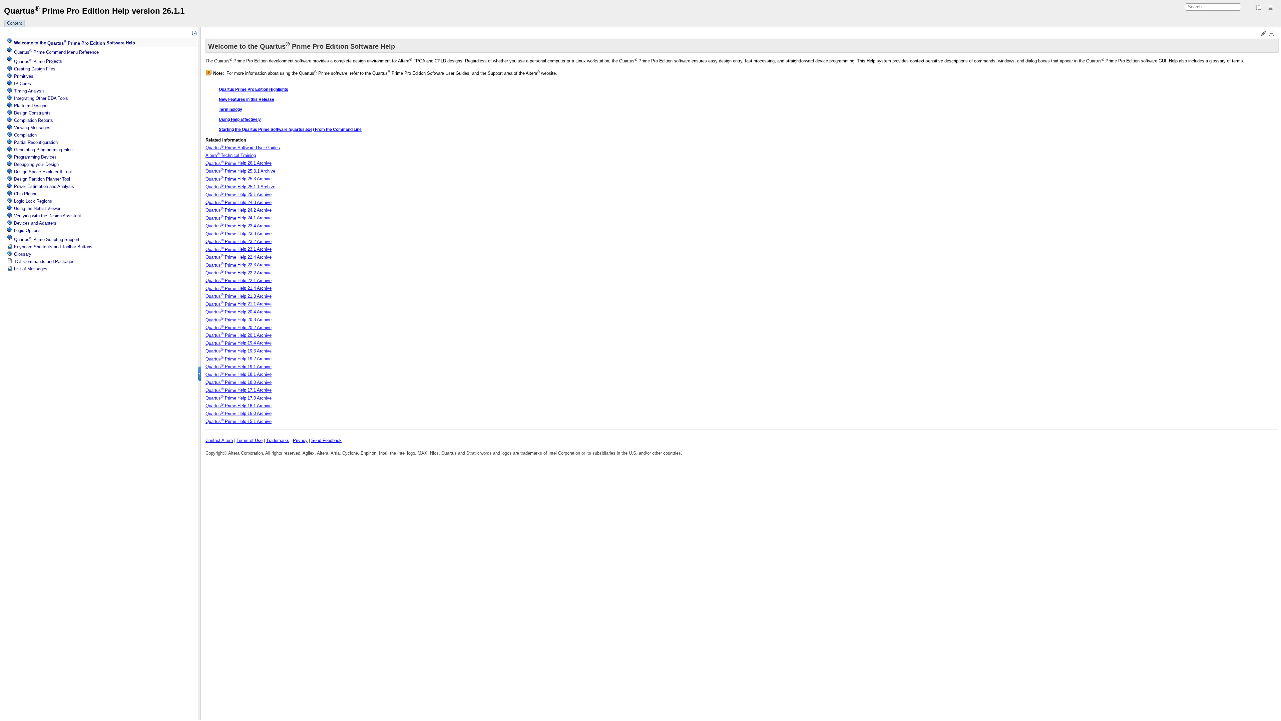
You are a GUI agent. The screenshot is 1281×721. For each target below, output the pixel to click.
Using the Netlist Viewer (37, 208)
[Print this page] (1271, 7)
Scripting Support (46, 239)
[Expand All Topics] (194, 33)
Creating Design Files (34, 68)
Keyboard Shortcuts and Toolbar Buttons (53, 246)
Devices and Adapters (35, 223)
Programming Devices (35, 157)
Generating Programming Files (43, 149)
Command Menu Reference (56, 52)
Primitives (23, 76)
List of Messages (30, 268)
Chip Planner (26, 193)
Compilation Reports (33, 120)
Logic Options (27, 230)
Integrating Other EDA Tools (41, 98)
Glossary (22, 254)
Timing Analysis (29, 90)
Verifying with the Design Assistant (47, 215)
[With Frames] (1258, 7)
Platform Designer (31, 105)
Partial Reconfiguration (36, 142)
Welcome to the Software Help (74, 43)
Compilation (25, 135)
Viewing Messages (32, 127)
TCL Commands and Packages (44, 261)
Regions (33, 201)
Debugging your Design (36, 164)
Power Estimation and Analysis (44, 186)
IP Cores (22, 83)
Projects (38, 61)
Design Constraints (32, 112)
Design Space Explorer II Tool (43, 171)
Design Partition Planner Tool (42, 179)
